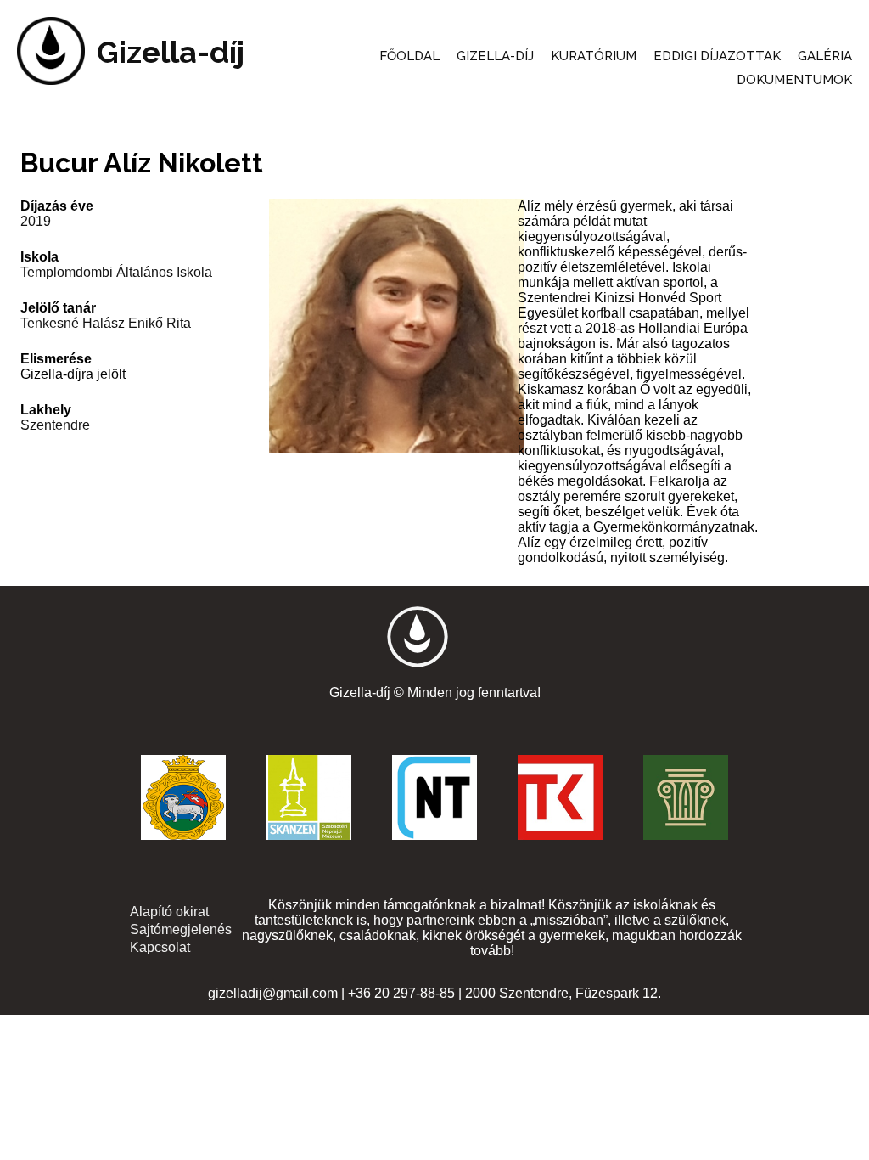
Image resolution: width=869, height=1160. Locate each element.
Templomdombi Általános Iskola (116, 272)
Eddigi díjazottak (717, 56)
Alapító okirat (169, 911)
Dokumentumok (794, 79)
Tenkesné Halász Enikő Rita (105, 323)
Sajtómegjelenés (181, 929)
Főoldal (409, 56)
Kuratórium (593, 56)
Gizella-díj (170, 52)
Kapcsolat (160, 947)
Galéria (825, 56)
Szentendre (55, 425)
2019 (35, 221)
